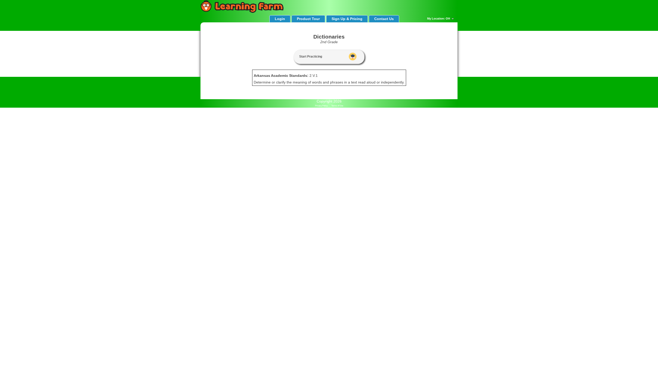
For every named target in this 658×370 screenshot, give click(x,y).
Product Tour (308, 19)
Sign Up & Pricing (347, 19)
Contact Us (384, 19)
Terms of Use (337, 106)
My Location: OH (439, 18)
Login (280, 19)
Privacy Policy (321, 106)
